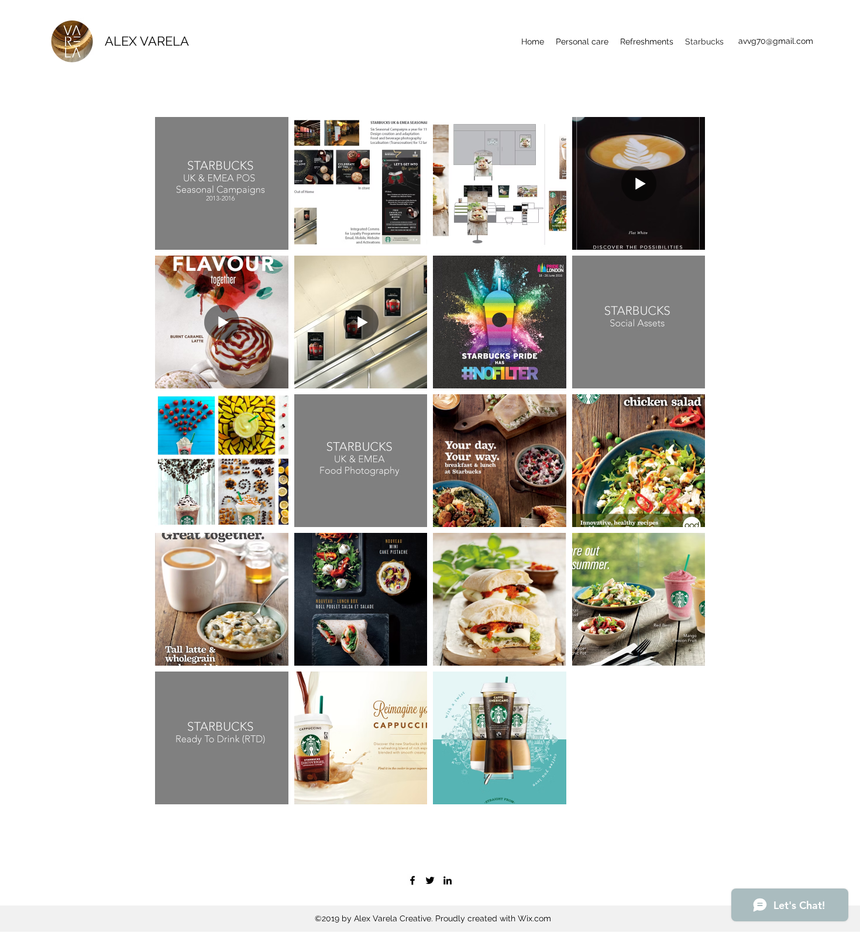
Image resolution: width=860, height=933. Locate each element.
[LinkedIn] (447, 880)
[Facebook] (412, 880)
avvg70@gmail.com (775, 41)
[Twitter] (430, 880)
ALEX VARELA (147, 41)
